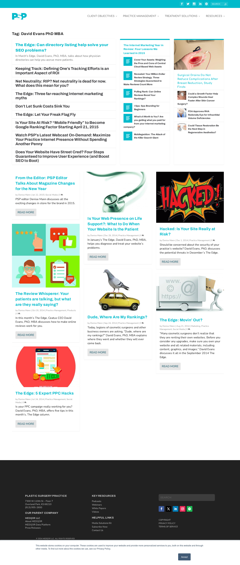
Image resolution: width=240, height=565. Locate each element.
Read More (26, 212)
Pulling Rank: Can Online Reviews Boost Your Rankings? (147, 95)
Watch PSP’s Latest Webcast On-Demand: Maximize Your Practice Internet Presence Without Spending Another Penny (63, 139)
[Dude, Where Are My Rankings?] (118, 289)
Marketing (195, 326)
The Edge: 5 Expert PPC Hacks (44, 393)
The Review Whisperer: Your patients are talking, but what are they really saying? (43, 299)
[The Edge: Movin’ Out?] (190, 293)
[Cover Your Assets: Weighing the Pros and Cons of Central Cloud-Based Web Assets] (128, 61)
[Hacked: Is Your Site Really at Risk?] (190, 197)
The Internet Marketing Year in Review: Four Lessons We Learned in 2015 (144, 49)
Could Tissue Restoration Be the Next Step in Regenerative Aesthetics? (203, 129)
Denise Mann (24, 194)
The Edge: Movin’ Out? (181, 320)
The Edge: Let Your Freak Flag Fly (45, 114)
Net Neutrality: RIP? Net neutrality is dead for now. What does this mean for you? (60, 83)
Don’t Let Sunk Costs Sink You (42, 106)
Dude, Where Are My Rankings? (117, 317)
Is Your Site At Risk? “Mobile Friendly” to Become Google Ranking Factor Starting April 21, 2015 (60, 125)
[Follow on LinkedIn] (175, 509)
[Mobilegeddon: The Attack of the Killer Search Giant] (128, 136)
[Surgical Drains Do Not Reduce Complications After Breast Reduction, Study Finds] (199, 55)
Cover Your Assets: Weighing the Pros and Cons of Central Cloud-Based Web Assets (150, 63)
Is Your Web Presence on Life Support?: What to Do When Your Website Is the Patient (114, 224)
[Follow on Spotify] (189, 509)
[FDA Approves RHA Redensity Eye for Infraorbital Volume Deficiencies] (181, 113)
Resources (214, 16)
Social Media (52, 194)
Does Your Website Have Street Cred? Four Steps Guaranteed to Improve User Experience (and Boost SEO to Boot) (62, 156)
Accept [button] (184, 556)
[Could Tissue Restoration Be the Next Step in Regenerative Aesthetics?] (181, 127)
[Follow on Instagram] (182, 509)
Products (71, 310)
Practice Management (139, 16)
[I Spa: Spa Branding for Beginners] (128, 107)
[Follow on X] (168, 509)
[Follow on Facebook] (161, 509)
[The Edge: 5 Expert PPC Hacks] (46, 366)
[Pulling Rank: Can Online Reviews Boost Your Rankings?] (128, 93)
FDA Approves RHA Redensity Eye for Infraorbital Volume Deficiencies (204, 114)
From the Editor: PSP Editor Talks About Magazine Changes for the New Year (45, 183)
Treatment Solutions (181, 16)
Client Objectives (100, 16)
